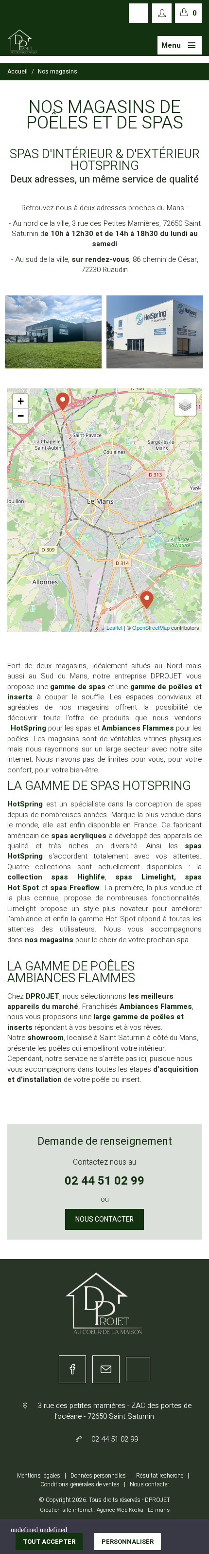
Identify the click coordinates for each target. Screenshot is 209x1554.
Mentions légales (38, 1475)
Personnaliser (128, 1541)
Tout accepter (49, 1541)
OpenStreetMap (151, 627)
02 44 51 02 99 (104, 1180)
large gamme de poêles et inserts (95, 1021)
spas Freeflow (75, 887)
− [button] (20, 416)
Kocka (136, 1510)
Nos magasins (57, 71)
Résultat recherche (159, 1475)
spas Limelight (144, 877)
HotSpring (29, 728)
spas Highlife (77, 877)
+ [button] (20, 401)
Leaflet (114, 627)
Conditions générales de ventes (80, 1484)
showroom (45, 1037)
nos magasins (49, 939)
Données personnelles (98, 1475)
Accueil (17, 71)
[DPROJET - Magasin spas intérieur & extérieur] (23, 42)
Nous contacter (104, 1219)
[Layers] (185, 405)
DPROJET (42, 996)
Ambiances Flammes (156, 1006)
